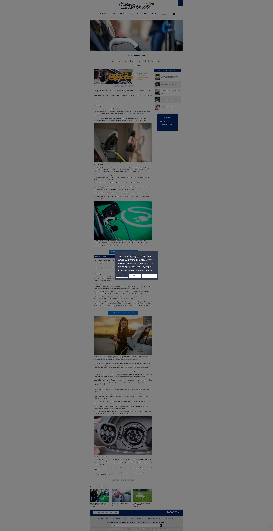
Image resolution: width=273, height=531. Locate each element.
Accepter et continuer (149, 275)
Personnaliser (122, 275)
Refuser (135, 275)
